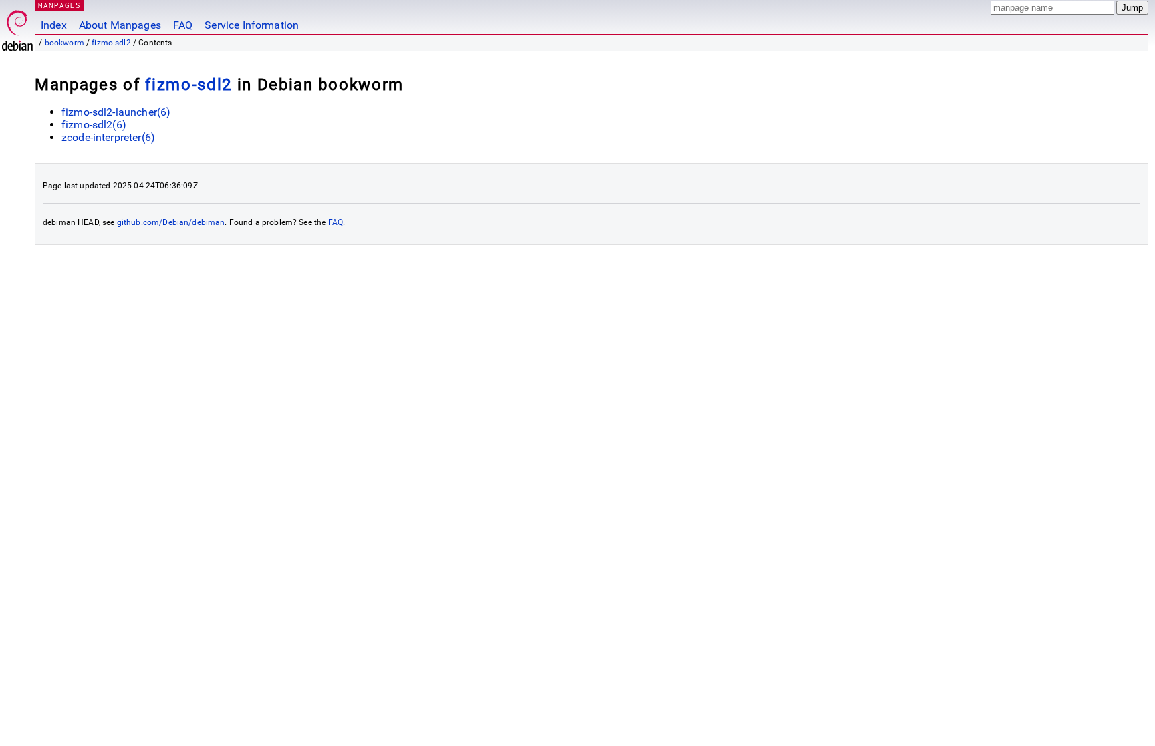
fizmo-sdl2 (111, 42)
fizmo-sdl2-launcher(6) (115, 112)
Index (54, 25)
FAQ (182, 25)
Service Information (252, 25)
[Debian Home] (17, 27)
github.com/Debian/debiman (171, 222)
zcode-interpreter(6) (108, 137)
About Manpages (120, 25)
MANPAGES (59, 5)
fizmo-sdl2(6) (93, 124)
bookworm (64, 42)
